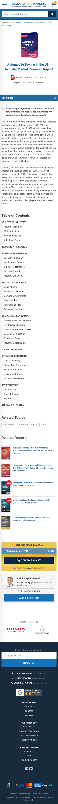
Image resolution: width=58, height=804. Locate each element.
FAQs (29, 756)
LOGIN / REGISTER (29, 760)
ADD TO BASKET (29, 560)
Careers (29, 711)
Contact (28, 751)
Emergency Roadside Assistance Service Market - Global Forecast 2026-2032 (34, 484)
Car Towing (8, 424)
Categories (29, 727)
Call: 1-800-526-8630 (29, 591)
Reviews (29, 715)
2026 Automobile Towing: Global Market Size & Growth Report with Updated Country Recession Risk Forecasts (33, 468)
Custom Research (29, 735)
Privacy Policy (24, 794)
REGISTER (29, 663)
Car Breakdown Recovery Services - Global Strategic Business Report (31, 518)
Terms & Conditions (40, 794)
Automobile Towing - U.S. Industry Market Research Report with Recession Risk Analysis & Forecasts (33, 450)
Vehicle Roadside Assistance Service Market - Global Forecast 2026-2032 (32, 501)
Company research (29, 731)
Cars (43, 424)
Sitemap (13, 794)
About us (29, 707)
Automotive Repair (27, 424)
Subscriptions (29, 740)
